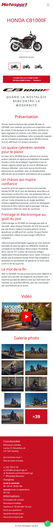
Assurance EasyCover (13, 517)
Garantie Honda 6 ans (13, 513)
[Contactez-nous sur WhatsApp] (47, 523)
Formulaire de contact (13, 499)
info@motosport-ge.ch (16, 470)
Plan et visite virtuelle (13, 460)
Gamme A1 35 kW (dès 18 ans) (17, 506)
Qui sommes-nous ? (12, 457)
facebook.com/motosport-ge (19, 473)
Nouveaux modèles (12, 503)
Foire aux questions (12, 510)
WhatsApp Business (15, 476)
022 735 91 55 (12, 467)
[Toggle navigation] (48, 4)
